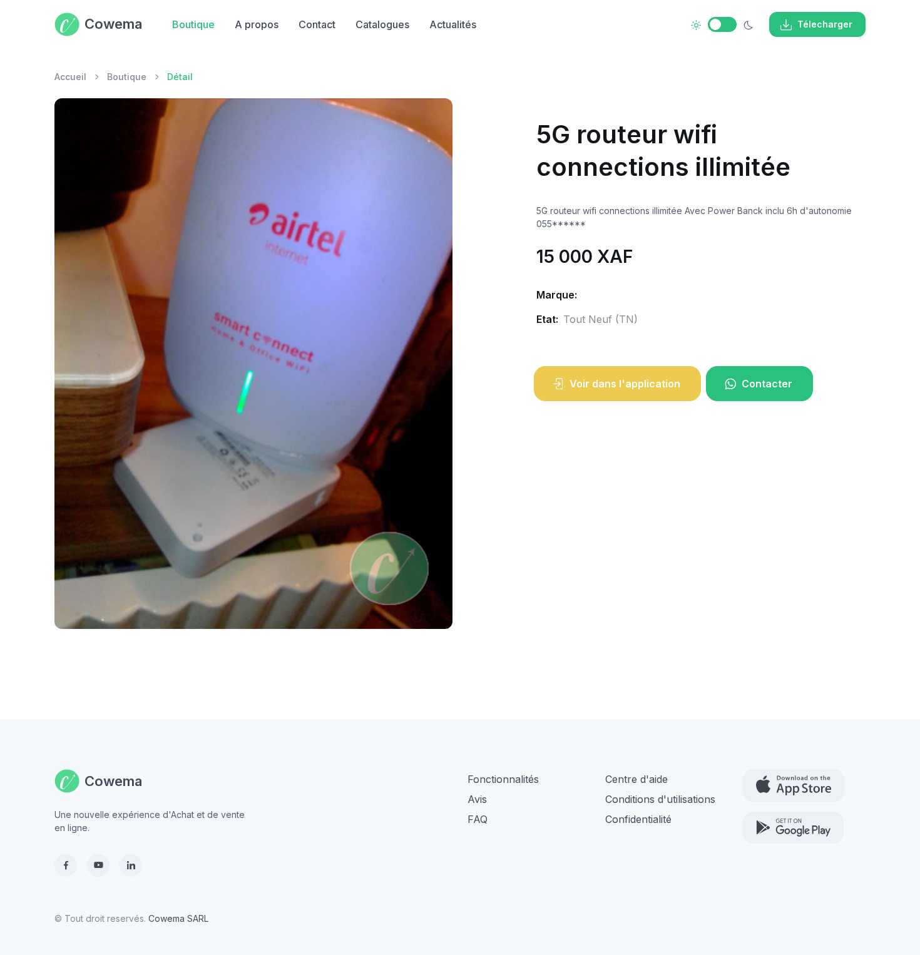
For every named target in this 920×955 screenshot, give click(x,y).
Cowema (113, 24)
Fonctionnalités (503, 779)
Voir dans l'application (625, 383)
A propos (257, 24)
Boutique (193, 24)
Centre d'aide (636, 779)
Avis (477, 799)
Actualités (452, 24)
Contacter (767, 383)
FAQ (478, 819)
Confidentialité (638, 819)
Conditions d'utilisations (660, 799)
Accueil (70, 76)
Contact (317, 24)
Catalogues (382, 24)
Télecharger (824, 24)
